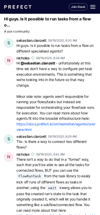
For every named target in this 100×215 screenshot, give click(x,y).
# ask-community (17, 31)
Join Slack (78, 7)
